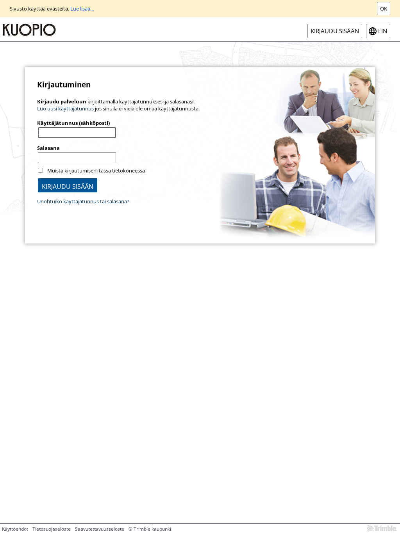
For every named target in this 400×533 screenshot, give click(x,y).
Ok (383, 8)
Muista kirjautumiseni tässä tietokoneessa (96, 170)
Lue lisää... (82, 8)
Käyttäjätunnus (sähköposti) (73, 122)
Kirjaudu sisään (335, 31)
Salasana (48, 147)
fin (382, 31)
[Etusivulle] (29, 29)
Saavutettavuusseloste (99, 529)
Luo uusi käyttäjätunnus (65, 108)
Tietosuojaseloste (51, 529)
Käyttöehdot (15, 529)
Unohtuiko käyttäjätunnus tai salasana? (83, 201)
